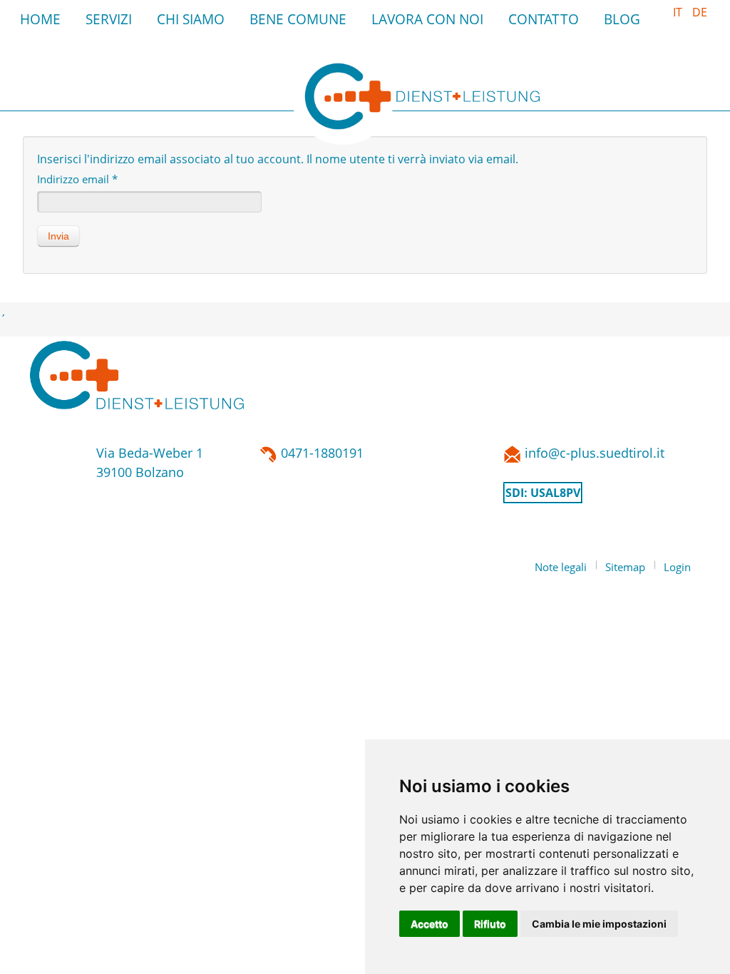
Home (40, 19)
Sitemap (625, 567)
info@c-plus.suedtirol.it (601, 452)
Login (677, 567)
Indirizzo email (77, 179)
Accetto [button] (429, 924)
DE (699, 12)
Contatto (543, 19)
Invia (58, 236)
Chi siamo (191, 19)
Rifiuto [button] (490, 924)
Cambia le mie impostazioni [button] (599, 924)
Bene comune (298, 19)
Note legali (561, 567)
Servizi (109, 19)
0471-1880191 (320, 452)
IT (679, 12)
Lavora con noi (427, 19)
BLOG (622, 19)
